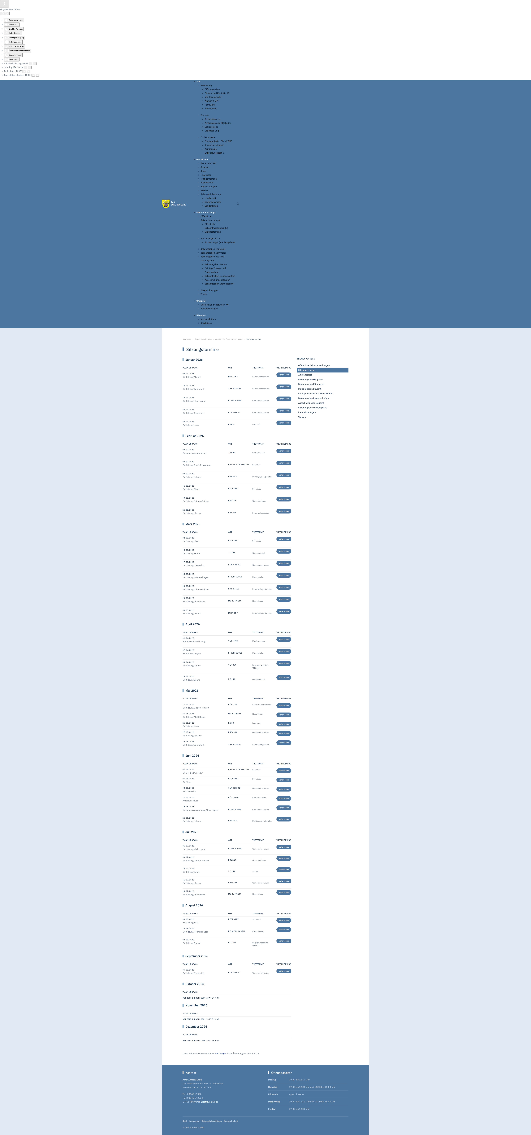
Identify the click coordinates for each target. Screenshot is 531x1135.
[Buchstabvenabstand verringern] (33, 75)
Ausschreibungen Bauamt (311, 403)
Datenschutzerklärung (211, 1121)
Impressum (194, 1121)
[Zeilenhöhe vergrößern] (28, 71)
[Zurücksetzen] (2, 13)
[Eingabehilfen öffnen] (4, 3)
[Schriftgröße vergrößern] (30, 67)
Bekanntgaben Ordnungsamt (312, 407)
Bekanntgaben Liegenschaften (313, 398)
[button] (237, 204)
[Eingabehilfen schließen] (7, 13)
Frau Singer (220, 1053)
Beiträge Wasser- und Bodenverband (316, 393)
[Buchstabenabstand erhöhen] (37, 75)
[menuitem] (198, 81)
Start (185, 1121)
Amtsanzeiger (305, 374)
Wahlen (302, 417)
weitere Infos (284, 374)
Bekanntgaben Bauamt (309, 389)
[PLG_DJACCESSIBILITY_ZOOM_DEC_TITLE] (30, 63)
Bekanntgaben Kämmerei (310, 384)
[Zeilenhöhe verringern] (24, 71)
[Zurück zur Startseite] (174, 204)
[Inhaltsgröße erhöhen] (35, 63)
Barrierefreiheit (231, 1121)
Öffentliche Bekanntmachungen (314, 365)
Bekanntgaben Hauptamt (310, 379)
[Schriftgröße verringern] (25, 67)
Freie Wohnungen (307, 412)
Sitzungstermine (306, 370)
